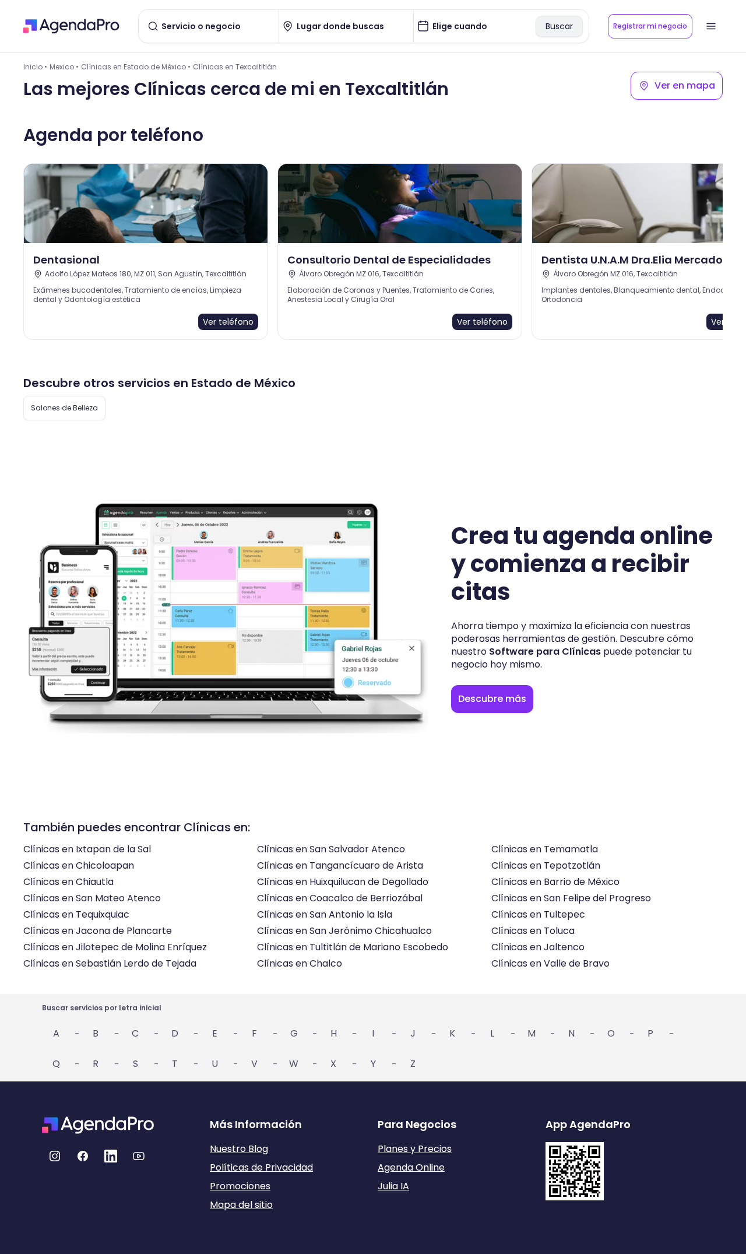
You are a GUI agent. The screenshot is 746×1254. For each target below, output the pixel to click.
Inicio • (35, 67)
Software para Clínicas (545, 651)
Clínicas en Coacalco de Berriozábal (340, 898)
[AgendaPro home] (71, 26)
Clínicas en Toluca (533, 930)
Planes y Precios (415, 1148)
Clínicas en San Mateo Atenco (92, 898)
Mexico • (64, 67)
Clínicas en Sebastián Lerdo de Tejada (109, 963)
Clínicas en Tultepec (538, 914)
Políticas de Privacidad (261, 1167)
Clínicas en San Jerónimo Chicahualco (344, 930)
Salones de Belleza (64, 408)
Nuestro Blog (239, 1148)
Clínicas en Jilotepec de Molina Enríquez (115, 947)
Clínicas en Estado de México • (136, 67)
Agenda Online (411, 1167)
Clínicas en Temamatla (544, 849)
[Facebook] (83, 1156)
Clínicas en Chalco (299, 963)
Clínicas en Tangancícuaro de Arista (340, 865)
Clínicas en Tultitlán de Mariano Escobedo (352, 947)
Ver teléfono (228, 322)
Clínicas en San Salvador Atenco (331, 849)
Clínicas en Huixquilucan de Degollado (342, 881)
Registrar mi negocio (650, 26)
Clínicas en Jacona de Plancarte (97, 930)
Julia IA (393, 1186)
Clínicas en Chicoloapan (78, 865)
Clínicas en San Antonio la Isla (324, 914)
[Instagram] (55, 1156)
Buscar (559, 26)
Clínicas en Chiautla (68, 881)
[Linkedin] (111, 1156)
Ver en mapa (684, 85)
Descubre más (492, 698)
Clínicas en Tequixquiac (76, 914)
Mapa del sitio (241, 1204)
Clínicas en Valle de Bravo (550, 963)
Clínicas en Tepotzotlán (545, 865)
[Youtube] (139, 1156)
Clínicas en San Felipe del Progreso (571, 898)
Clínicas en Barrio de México (555, 881)
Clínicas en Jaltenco (538, 947)
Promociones (240, 1186)
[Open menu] (711, 26)
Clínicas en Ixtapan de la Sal (87, 849)
